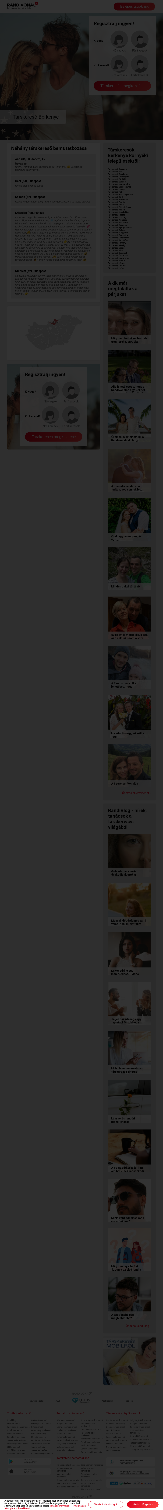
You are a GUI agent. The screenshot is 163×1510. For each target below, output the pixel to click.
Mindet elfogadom (142, 1504)
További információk (60, 1506)
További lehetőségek (105, 1504)
